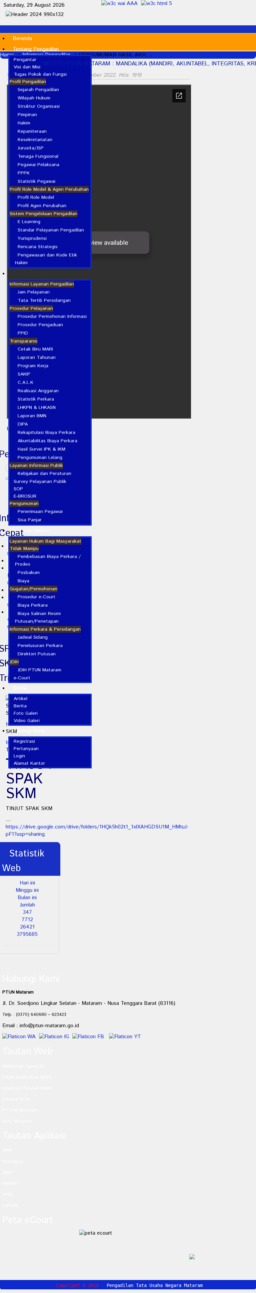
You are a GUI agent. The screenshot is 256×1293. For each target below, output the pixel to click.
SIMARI (9, 1183)
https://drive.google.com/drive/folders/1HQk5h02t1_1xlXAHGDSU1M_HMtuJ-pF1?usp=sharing (97, 830)
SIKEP (8, 1172)
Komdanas (12, 1161)
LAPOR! (10, 1205)
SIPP (7, 1150)
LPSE (7, 1194)
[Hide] (246, 1249)
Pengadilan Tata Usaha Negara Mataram (155, 1285)
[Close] (252, 1249)
